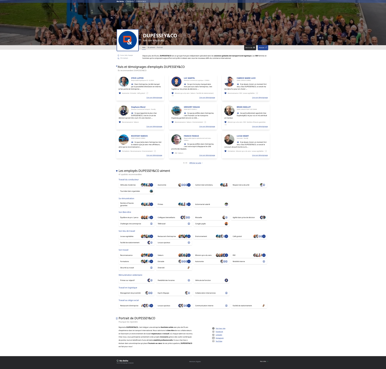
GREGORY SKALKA (192, 107)
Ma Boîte (120, 1)
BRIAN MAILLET (244, 107)
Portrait (160, 47)
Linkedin (219, 335)
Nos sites (263, 361)
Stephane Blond (138, 107)
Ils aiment (151, 47)
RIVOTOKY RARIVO (139, 136)
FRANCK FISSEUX (191, 136)
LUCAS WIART (243, 136)
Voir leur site (220, 328)
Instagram (220, 338)
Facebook (219, 332)
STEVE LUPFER (137, 78)
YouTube (219, 341)
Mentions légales (195, 361)
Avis (143, 47)
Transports (130, 1)
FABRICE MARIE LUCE (246, 78)
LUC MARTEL (189, 78)
